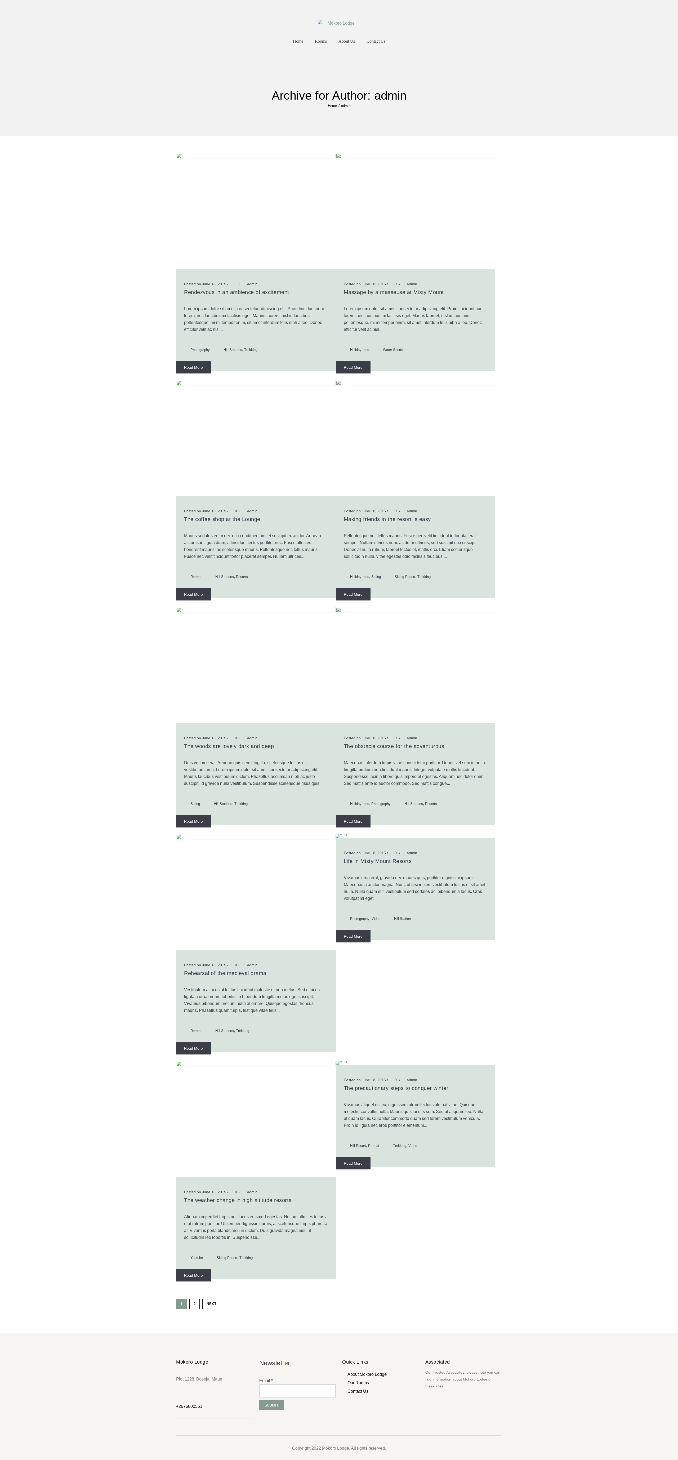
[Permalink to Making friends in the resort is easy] (416, 384)
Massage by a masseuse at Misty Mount (394, 292)
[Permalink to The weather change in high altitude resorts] (256, 1065)
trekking (250, 350)
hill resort (358, 1146)
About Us (346, 41)
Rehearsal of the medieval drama (225, 973)
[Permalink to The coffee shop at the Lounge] (256, 384)
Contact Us (376, 41)
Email (266, 1380)
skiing (376, 577)
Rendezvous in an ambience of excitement (236, 292)
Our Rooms (358, 1383)
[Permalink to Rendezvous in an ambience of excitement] (256, 157)
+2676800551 (189, 1406)
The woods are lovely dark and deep (229, 746)
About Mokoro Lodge (367, 1374)
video (376, 919)
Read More (193, 367)
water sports (393, 350)
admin (345, 106)
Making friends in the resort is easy (387, 519)
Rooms (321, 41)
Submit (272, 1405)
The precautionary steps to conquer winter (396, 1088)
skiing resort (405, 577)
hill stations (233, 350)
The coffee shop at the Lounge (222, 519)
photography (200, 350)
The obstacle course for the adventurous (394, 746)
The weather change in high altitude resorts (238, 1200)
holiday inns (359, 350)
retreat (196, 577)
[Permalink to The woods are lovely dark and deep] (256, 611)
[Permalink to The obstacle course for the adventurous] (416, 611)
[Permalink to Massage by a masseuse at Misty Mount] (416, 157)
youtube (196, 1258)
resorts (242, 577)
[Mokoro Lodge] (339, 22)
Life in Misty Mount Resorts (378, 861)
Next (211, 1304)
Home (298, 41)
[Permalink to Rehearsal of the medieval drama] (256, 838)
